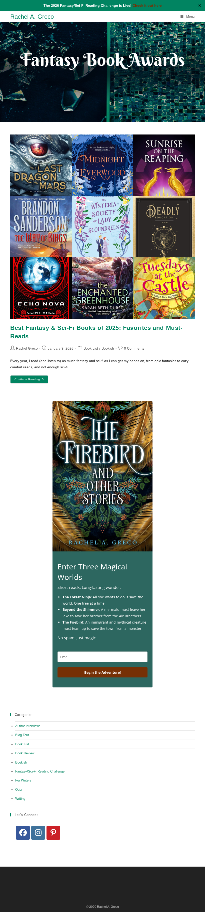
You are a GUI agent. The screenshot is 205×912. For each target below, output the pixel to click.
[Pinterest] (53, 833)
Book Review (24, 753)
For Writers (23, 780)
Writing (20, 798)
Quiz (18, 789)
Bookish (108, 348)
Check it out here (147, 5)
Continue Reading (31, 381)
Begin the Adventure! (102, 672)
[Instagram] (38, 833)
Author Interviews (27, 726)
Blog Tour (22, 735)
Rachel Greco (27, 348)
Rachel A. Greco (32, 16)
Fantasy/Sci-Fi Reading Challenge (39, 771)
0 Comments (134, 348)
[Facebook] (23, 833)
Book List (91, 348)
